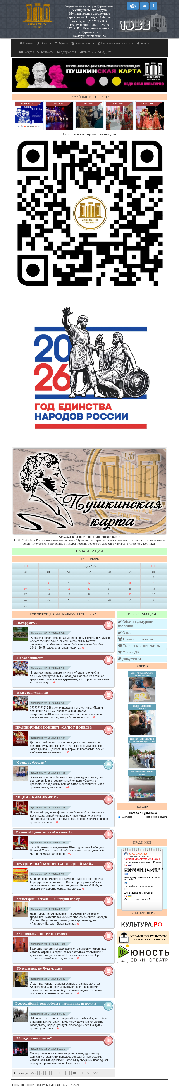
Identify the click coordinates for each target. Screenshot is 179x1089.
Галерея (28, 52)
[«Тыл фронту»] (21, 634)
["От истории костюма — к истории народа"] (21, 909)
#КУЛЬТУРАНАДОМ (97, 52)
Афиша (62, 43)
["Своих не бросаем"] (21, 773)
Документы (68, 52)
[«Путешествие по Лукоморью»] (21, 979)
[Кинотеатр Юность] (143, 953)
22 (130, 594)
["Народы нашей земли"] (21, 1049)
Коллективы (83, 43)
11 (48, 588)
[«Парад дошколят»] (21, 668)
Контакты (46, 52)
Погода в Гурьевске (143, 813)
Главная (27, 43)
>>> (153, 566)
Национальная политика (116, 43)
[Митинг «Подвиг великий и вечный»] (21, 843)
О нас (44, 43)
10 (25, 588)
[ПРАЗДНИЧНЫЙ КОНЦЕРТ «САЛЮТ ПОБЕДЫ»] (21, 738)
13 (89, 588)
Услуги (144, 43)
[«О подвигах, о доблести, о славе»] (21, 944)
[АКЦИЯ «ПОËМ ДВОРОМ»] (21, 808)
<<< (25, 566)
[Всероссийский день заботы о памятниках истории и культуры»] (21, 1014)
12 (68, 588)
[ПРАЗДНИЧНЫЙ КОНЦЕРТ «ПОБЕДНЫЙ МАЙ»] (21, 875)
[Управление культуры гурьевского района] (143, 937)
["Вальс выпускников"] (21, 703)
